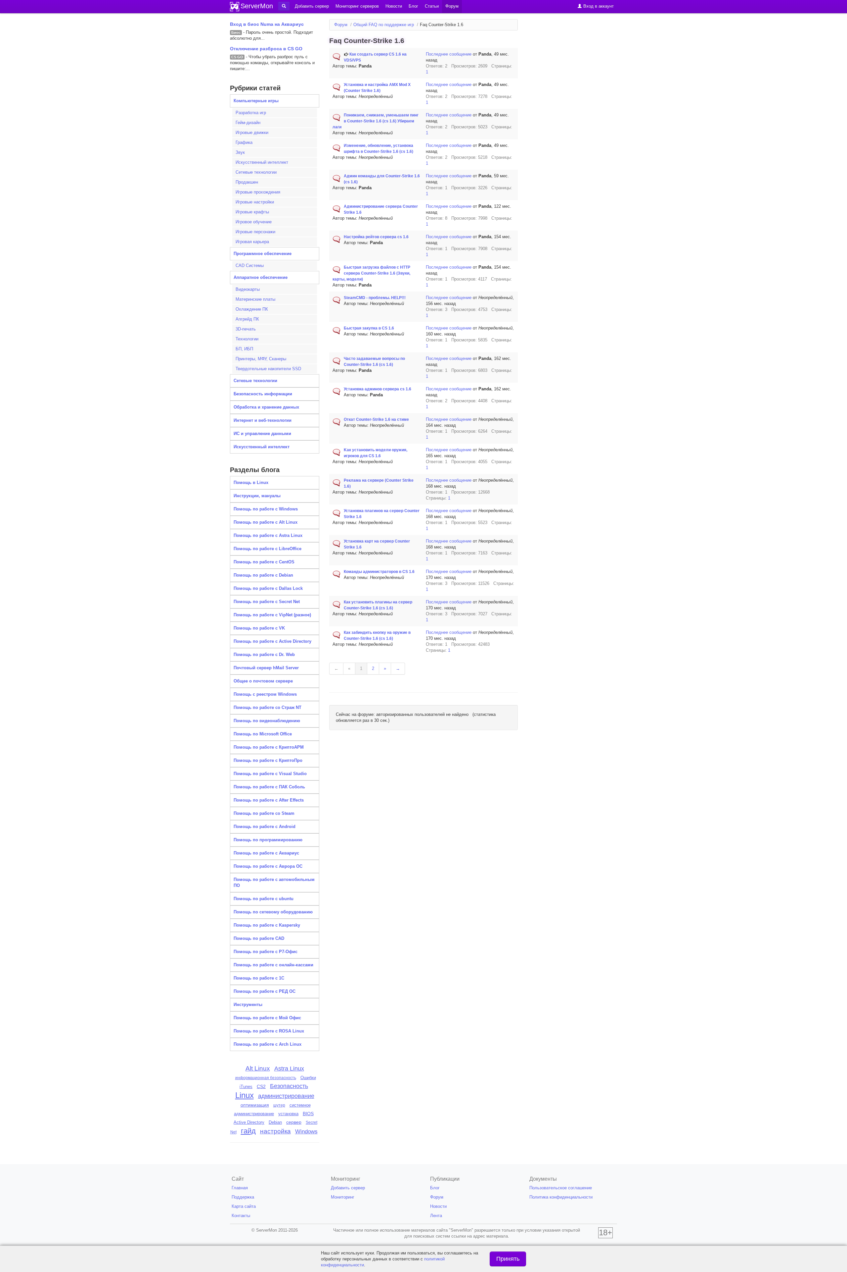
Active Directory (249, 1122)
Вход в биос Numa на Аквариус (267, 24)
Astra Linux (289, 1068)
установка (288, 1113)
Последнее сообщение (448, 54)
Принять (507, 1258)
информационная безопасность (265, 1077)
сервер (293, 1122)
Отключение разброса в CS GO (266, 48)
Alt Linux (257, 1068)
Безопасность (289, 1086)
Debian (275, 1122)
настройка (275, 1131)
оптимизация (255, 1105)
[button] (284, 6)
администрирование (286, 1096)
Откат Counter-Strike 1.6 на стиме (376, 419)
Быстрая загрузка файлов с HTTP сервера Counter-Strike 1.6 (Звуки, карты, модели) (371, 273)
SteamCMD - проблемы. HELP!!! (375, 297)
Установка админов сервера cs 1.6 (377, 389)
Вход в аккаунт (598, 6)
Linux (244, 1095)
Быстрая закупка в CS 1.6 (369, 328)
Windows (306, 1131)
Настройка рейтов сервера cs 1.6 (376, 237)
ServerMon (257, 6)
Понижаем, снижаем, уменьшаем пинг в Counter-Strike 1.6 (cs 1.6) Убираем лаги (376, 121)
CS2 (261, 1086)
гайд (248, 1131)
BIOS (308, 1113)
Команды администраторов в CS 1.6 (379, 571)
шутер (279, 1105)
